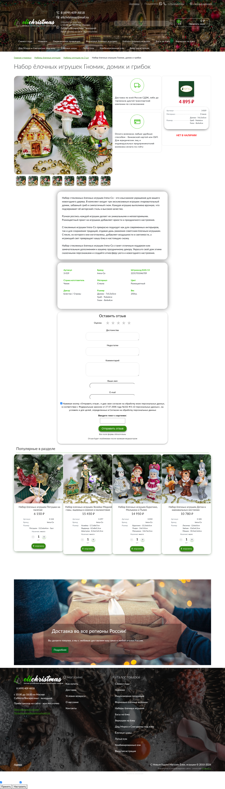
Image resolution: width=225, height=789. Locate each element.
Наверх (18, 764)
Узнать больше (135, 773)
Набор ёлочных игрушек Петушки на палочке (39, 508)
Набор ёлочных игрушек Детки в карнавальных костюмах (187, 508)
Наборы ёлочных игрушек (129, 708)
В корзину (38, 546)
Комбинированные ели (128, 745)
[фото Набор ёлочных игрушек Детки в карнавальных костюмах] (186, 478)
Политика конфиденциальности (32, 713)
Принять (6, 786)
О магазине (72, 702)
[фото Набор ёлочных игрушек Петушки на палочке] (38, 478)
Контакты (71, 708)
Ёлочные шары (123, 733)
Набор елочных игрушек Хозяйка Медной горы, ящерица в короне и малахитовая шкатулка (88, 510)
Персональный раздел (26, 709)
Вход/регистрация (125, 751)
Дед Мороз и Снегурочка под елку (134, 727)
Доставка (134, 4)
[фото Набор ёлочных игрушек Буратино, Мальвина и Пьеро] (137, 478)
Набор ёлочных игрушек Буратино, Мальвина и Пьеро (138, 508)
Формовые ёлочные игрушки (131, 702)
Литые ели (121, 739)
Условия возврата (75, 696)
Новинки (120, 690)
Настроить (20, 786)
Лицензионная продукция (129, 696)
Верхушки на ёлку (125, 720)
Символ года (122, 684)
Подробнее (60, 650)
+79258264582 (176, 4)
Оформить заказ (197, 24)
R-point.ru (206, 768)
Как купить (72, 684)
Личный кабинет (203, 4)
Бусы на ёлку (122, 714)
